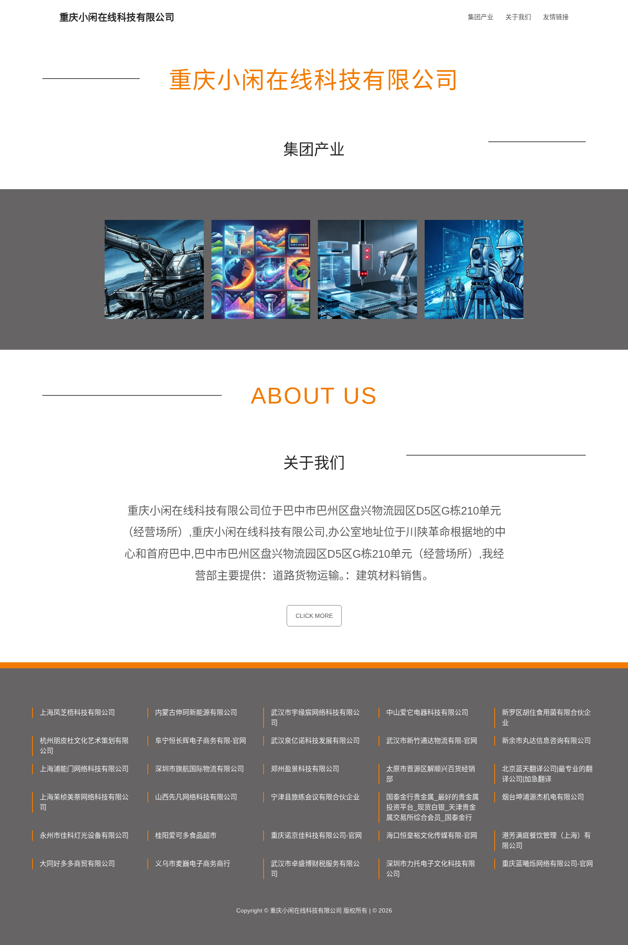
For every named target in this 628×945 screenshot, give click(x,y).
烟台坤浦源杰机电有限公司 (543, 797)
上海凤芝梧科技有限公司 (77, 712)
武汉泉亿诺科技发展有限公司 (315, 740)
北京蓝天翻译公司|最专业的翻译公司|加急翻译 (547, 774)
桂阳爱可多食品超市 (186, 835)
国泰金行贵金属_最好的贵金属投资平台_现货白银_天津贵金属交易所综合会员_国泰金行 (432, 807)
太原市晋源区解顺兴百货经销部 (430, 774)
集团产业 (480, 16)
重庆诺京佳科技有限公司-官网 (316, 835)
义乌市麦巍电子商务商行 (192, 863)
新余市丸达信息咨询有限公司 (546, 740)
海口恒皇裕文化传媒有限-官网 (431, 835)
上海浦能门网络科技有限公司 (84, 768)
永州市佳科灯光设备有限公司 (84, 835)
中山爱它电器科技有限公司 (427, 712)
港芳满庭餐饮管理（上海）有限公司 (546, 840)
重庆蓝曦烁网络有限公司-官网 (547, 863)
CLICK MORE (314, 615)
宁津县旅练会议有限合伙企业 (315, 797)
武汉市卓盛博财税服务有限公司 (315, 869)
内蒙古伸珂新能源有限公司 (196, 712)
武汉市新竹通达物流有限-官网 (431, 740)
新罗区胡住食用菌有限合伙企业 (546, 717)
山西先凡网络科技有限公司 (196, 797)
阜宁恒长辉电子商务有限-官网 (200, 740)
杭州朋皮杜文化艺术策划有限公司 (84, 746)
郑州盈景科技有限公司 (305, 768)
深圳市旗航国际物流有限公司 (199, 768)
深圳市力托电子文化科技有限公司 (430, 869)
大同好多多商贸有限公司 (77, 863)
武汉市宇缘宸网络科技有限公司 (315, 717)
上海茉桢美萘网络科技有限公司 (84, 802)
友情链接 (556, 16)
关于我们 (518, 16)
